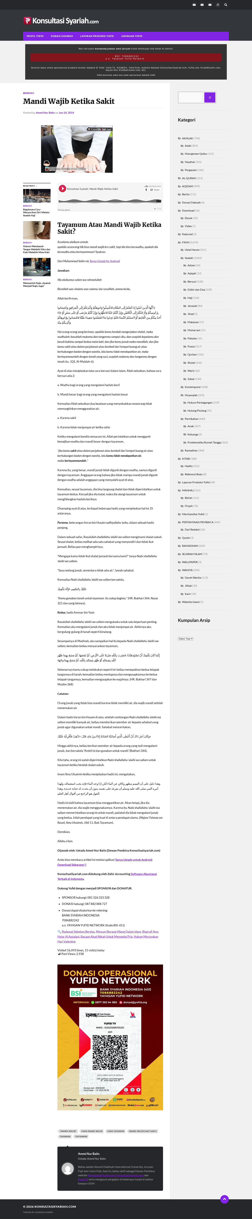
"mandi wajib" (68, 1131)
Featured (187, 234)
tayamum (65, 1136)
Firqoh (189, 505)
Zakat (191, 378)
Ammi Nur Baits (45, 112)
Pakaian (192, 338)
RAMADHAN (190, 545)
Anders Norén (44, 1212)
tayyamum (81, 1136)
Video (188, 226)
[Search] (226, 5)
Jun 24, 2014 (66, 112)
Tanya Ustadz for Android (104, 261)
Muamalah (191, 395)
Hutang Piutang (197, 410)
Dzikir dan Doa (196, 289)
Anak (191, 426)
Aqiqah (192, 273)
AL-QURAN (189, 178)
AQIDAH (187, 186)
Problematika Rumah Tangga (204, 442)
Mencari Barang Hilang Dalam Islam (118, 931)
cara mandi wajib (92, 1131)
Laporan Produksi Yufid (97, 36)
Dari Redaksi (192, 529)
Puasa (191, 346)
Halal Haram (192, 249)
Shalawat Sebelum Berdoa (78, 931)
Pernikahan (191, 418)
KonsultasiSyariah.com (129, 1175)
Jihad (191, 313)
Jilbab (188, 585)
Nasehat (190, 161)
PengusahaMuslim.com (101, 1175)
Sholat (191, 362)
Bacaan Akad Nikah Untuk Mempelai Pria (107, 936)
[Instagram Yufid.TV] (218, 5)
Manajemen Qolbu (196, 153)
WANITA (187, 570)
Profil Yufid (35, 36)
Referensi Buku (194, 474)
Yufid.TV (83, 1179)
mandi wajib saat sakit (143, 1131)
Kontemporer (193, 386)
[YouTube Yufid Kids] (210, 5)
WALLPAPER (190, 562)
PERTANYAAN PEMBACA (197, 522)
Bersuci (28, 93)
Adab (188, 145)
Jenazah (192, 305)
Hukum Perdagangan (200, 402)
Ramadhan (191, 450)
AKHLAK (187, 138)
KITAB (186, 458)
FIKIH (185, 242)
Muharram (194, 330)
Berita (185, 194)
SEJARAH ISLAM (192, 554)
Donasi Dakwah (62, 36)
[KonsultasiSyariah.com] (126, 20)
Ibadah (189, 257)
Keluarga (193, 434)
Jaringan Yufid (131, 36)
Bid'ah (188, 497)
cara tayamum (115, 1131)
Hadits (189, 466)
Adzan (191, 265)
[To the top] (224, 1199)
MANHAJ (188, 490)
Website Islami (191, 601)
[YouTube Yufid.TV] (194, 5)
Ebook (188, 218)
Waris (191, 370)
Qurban (192, 354)
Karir (188, 593)
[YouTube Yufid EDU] (202, 5)
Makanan (193, 322)
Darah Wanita (193, 577)
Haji (190, 297)
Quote (186, 537)
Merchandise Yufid (193, 514)
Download (188, 210)
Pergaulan (191, 169)
